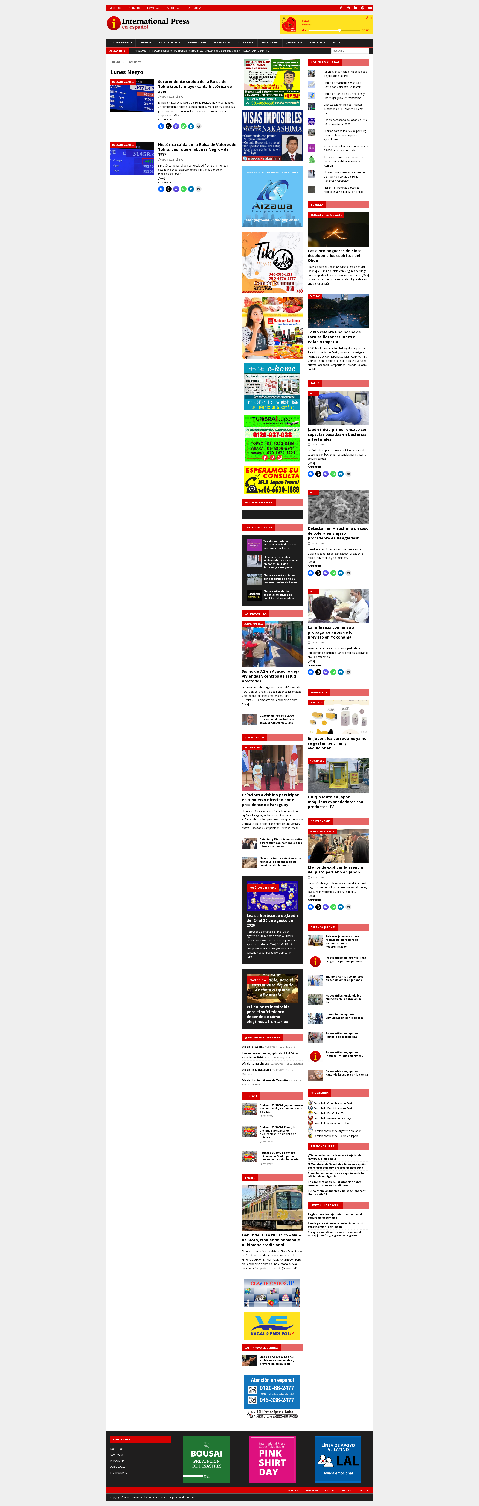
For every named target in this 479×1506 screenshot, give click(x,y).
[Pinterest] (363, 8)
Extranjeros (168, 42)
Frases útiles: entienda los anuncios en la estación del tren (344, 999)
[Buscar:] (350, 50)
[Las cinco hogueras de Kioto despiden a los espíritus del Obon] (338, 229)
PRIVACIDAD (153, 8)
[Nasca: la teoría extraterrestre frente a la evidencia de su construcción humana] (249, 862)
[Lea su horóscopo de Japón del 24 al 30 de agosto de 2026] (272, 896)
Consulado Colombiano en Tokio (333, 1103)
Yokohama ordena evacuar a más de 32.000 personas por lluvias (279, 544)
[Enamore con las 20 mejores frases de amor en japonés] (315, 980)
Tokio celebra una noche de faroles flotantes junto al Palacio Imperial (334, 336)
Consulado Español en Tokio (330, 1113)
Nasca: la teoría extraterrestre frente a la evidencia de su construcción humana (281, 861)
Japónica (292, 42)
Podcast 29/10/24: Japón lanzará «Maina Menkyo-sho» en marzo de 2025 (281, 1108)
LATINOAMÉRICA (256, 614)
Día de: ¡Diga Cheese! (256, 1063)
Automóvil (246, 42)
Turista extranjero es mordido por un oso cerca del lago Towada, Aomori (344, 161)
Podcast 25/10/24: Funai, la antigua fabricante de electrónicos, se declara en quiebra (278, 1132)
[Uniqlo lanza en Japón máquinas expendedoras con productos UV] (338, 775)
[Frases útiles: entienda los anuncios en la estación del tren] (315, 999)
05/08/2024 (167, 159)
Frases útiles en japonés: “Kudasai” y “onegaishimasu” (345, 1053)
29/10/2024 (268, 1116)
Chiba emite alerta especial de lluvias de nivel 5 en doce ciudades (279, 594)
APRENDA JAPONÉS (323, 927)
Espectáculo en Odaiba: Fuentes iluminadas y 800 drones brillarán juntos (344, 109)
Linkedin (329, 1490)
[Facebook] (341, 8)
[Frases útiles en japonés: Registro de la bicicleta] (315, 1037)
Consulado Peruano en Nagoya (332, 1118)
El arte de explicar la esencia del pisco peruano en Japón (335, 870)
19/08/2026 (317, 642)
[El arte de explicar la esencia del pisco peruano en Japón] (338, 846)
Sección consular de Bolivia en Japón (335, 1136)
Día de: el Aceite (253, 1047)
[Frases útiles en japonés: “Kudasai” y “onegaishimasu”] (315, 1056)
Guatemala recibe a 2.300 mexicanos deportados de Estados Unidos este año (277, 719)
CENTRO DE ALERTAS (258, 527)
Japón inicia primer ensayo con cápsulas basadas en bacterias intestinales (338, 434)
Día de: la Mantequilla (256, 1070)
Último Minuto (120, 42)
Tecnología (270, 42)
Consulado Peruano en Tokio (331, 1123)
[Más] (176, 115)
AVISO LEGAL (173, 8)
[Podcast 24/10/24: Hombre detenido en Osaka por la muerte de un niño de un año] (249, 1156)
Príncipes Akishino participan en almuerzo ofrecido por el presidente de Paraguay (271, 799)
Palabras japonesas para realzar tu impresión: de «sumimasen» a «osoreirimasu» (342, 941)
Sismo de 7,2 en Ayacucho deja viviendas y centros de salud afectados (271, 676)
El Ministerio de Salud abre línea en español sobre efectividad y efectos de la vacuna (337, 1165)
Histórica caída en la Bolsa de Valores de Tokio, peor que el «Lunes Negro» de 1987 (197, 149)
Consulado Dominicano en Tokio (333, 1108)
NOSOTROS (115, 8)
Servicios (220, 42)
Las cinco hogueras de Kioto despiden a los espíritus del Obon (335, 255)
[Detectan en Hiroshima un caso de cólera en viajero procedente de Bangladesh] (338, 507)
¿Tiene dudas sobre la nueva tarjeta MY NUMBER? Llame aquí (334, 1156)
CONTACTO (134, 8)
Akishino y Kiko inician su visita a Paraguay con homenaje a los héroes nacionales (281, 842)
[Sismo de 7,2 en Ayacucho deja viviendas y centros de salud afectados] (272, 644)
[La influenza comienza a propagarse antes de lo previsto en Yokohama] (338, 606)
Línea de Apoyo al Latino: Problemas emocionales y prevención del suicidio (277, 1360)
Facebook (292, 1490)
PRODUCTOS (319, 692)
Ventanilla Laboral (325, 1205)
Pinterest (347, 1490)
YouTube (365, 1490)
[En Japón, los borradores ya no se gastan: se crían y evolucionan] (338, 717)
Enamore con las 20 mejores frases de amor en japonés (344, 978)
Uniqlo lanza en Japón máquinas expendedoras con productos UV (335, 801)
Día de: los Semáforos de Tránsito (265, 1080)
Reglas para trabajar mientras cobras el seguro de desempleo (335, 1215)
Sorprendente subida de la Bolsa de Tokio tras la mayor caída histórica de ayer (195, 86)
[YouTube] (370, 8)
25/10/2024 (268, 1141)
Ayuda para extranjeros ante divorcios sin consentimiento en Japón (336, 1224)
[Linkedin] (355, 8)
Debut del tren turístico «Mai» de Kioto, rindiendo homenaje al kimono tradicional (271, 1240)
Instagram (312, 1490)
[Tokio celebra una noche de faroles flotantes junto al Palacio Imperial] (338, 311)
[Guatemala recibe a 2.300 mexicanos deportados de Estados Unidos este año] (249, 719)
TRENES (250, 1177)
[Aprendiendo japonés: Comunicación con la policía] (315, 1018)
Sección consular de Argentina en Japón (337, 1131)
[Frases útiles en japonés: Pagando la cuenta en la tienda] (315, 1075)
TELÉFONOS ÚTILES (323, 1146)
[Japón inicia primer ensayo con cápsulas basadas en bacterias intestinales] (338, 408)
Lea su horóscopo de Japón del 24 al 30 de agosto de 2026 (272, 920)
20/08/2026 (317, 543)
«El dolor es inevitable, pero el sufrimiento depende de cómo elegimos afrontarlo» (269, 1014)
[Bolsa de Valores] (132, 95)
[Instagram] (348, 8)
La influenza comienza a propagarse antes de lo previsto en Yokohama (331, 632)
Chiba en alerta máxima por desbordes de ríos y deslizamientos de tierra (280, 579)
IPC (181, 96)
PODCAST (251, 1096)
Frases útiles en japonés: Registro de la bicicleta (342, 1035)
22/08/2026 (317, 444)
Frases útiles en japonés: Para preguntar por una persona (346, 959)
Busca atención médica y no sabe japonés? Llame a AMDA (337, 1192)
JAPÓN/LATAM (254, 737)
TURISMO (317, 204)
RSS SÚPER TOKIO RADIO (264, 1037)
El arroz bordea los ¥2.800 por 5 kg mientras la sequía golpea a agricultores (345, 135)
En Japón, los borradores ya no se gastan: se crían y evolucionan (337, 743)
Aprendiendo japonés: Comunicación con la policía (344, 1016)
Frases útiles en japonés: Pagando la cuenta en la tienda (347, 1072)
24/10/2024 (268, 1163)
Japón (143, 42)
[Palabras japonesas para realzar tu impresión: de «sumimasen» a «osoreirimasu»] (315, 940)
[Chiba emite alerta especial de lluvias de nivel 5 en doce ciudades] (254, 595)
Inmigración (197, 42)
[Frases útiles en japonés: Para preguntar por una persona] (315, 961)
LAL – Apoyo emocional (261, 1348)
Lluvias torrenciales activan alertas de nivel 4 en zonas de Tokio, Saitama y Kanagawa (280, 562)
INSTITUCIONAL (194, 8)
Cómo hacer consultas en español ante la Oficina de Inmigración (336, 1174)
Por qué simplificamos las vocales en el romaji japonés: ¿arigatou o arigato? (334, 1233)
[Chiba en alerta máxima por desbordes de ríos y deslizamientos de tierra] (254, 579)
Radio (337, 42)
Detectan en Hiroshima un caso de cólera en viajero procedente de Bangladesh (338, 533)
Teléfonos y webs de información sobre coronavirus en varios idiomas (334, 1183)
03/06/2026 (317, 877)
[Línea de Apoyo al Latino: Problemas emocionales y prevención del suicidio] (249, 1360)
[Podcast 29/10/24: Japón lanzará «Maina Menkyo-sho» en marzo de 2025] (249, 1109)
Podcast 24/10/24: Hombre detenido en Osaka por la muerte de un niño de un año (279, 1156)
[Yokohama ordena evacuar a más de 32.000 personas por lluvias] (254, 545)
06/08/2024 (167, 96)
